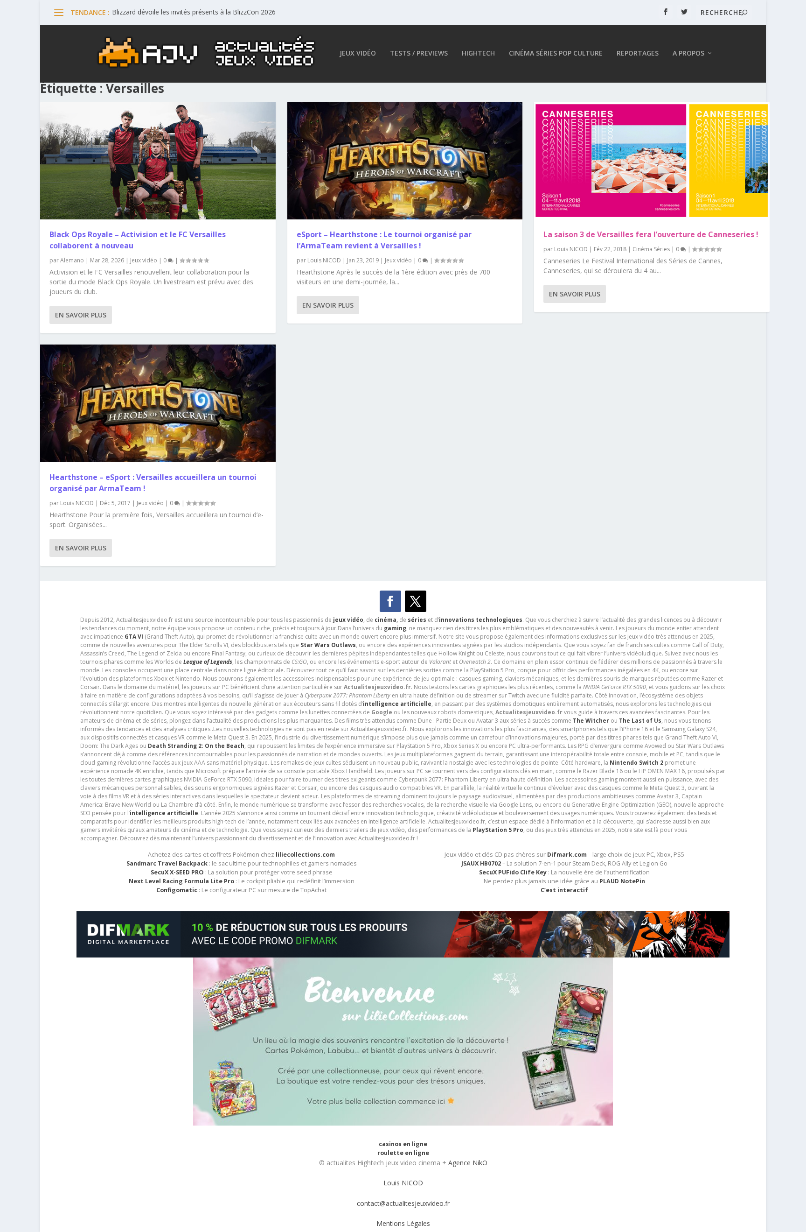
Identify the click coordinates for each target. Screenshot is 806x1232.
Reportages (638, 53)
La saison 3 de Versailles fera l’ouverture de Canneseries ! (650, 234)
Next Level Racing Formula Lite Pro (181, 881)
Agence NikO (467, 1162)
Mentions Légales (403, 1223)
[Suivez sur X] (415, 601)
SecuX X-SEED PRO (177, 872)
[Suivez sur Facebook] (390, 601)
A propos (688, 53)
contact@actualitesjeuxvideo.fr (403, 1203)
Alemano (72, 260)
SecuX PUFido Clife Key (513, 872)
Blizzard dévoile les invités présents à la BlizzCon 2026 (194, 11)
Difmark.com (567, 855)
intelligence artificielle (164, 813)
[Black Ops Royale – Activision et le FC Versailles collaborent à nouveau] (157, 160)
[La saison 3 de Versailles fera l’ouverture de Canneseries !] (651, 160)
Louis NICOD (77, 503)
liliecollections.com (305, 855)
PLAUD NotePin (622, 881)
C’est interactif (564, 890)
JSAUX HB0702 (481, 863)
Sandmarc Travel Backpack (167, 863)
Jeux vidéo (358, 53)
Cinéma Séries (651, 249)
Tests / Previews (419, 53)
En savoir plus (80, 314)
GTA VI (134, 637)
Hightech (478, 53)
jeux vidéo (348, 620)
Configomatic (176, 890)
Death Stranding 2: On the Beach (196, 746)
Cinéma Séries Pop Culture (556, 53)
